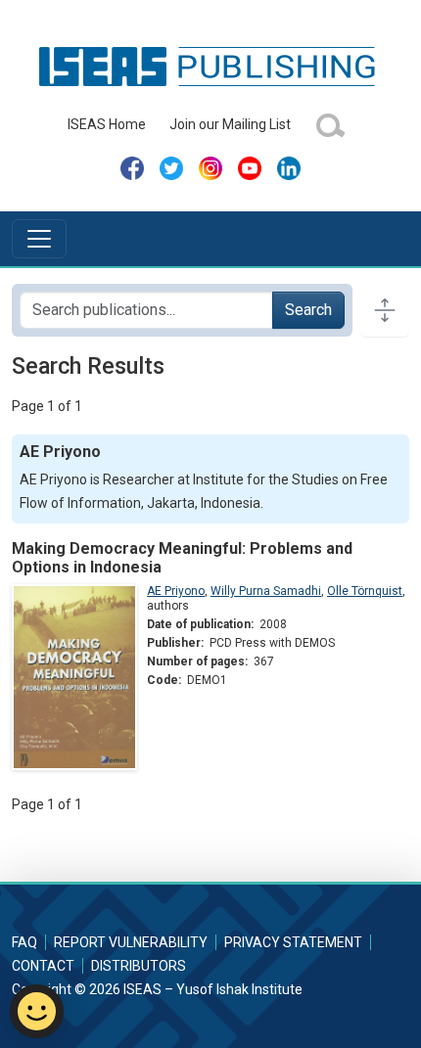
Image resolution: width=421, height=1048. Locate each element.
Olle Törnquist (364, 591)
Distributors (138, 966)
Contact (43, 966)
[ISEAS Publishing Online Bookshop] (210, 65)
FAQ (24, 942)
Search (308, 309)
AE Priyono (176, 591)
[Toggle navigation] (39, 238)
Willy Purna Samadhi (265, 591)
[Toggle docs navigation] (384, 310)
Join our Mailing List (230, 124)
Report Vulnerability (131, 942)
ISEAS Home (107, 124)
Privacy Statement (293, 942)
